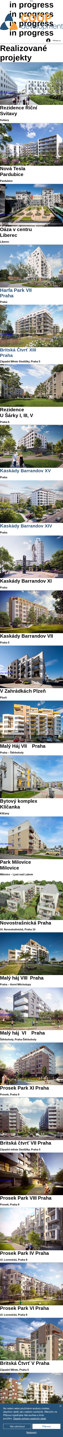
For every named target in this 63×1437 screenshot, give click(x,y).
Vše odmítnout (17, 1426)
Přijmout (46, 1426)
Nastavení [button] (31, 1432)
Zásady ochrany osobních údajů (29, 1418)
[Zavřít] (58, 1408)
